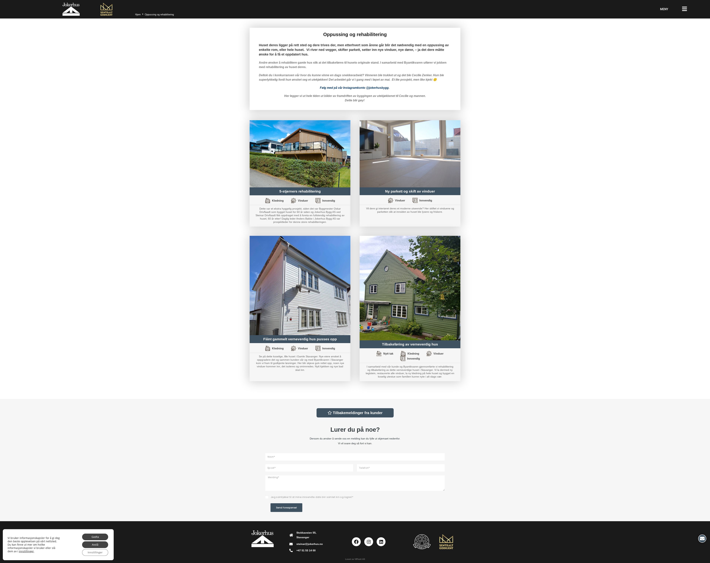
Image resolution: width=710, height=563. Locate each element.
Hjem (138, 14)
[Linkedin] (381, 541)
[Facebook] (356, 541)
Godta (95, 537)
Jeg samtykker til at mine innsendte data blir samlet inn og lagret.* (312, 497)
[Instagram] (368, 541)
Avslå (95, 544)
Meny (664, 9)
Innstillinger (95, 552)
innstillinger (26, 551)
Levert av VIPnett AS (355, 559)
